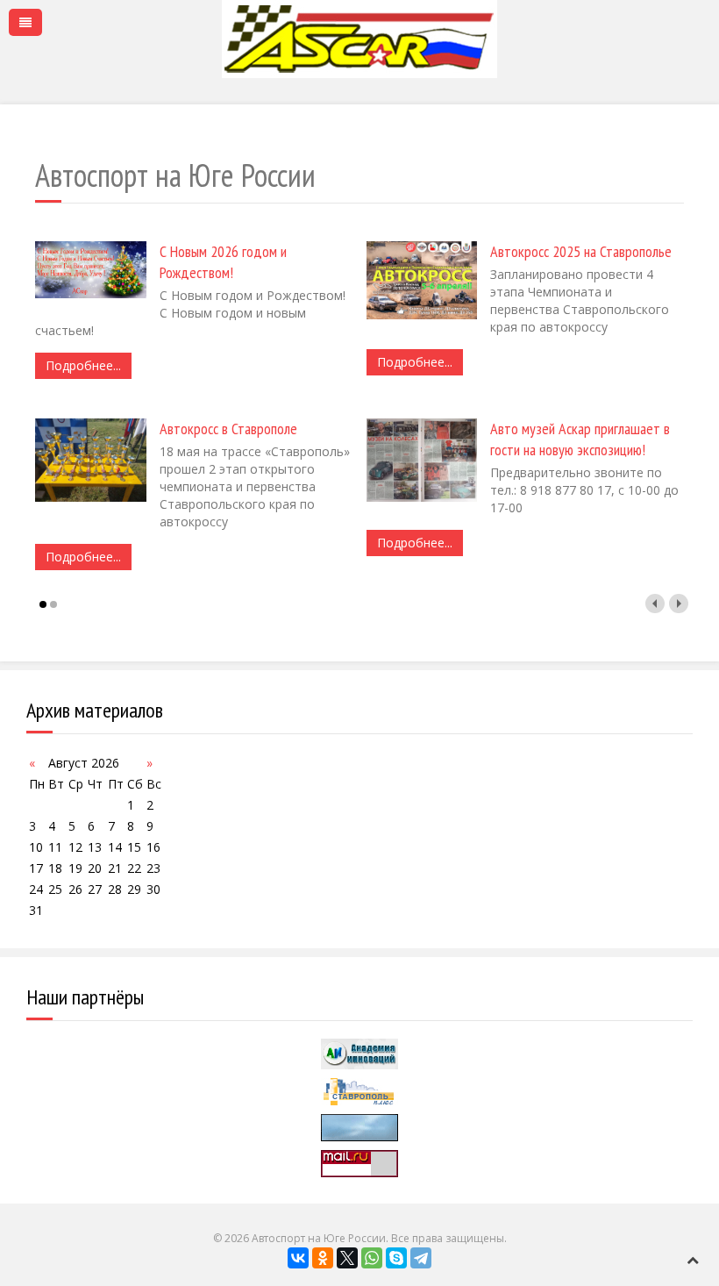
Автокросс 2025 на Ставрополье (581, 251)
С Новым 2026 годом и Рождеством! (223, 261)
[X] (347, 1257)
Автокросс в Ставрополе (228, 428)
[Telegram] (420, 1257)
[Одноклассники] (322, 1257)
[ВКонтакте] (298, 1257)
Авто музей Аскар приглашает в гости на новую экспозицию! (580, 439)
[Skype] (396, 1257)
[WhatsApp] (371, 1257)
